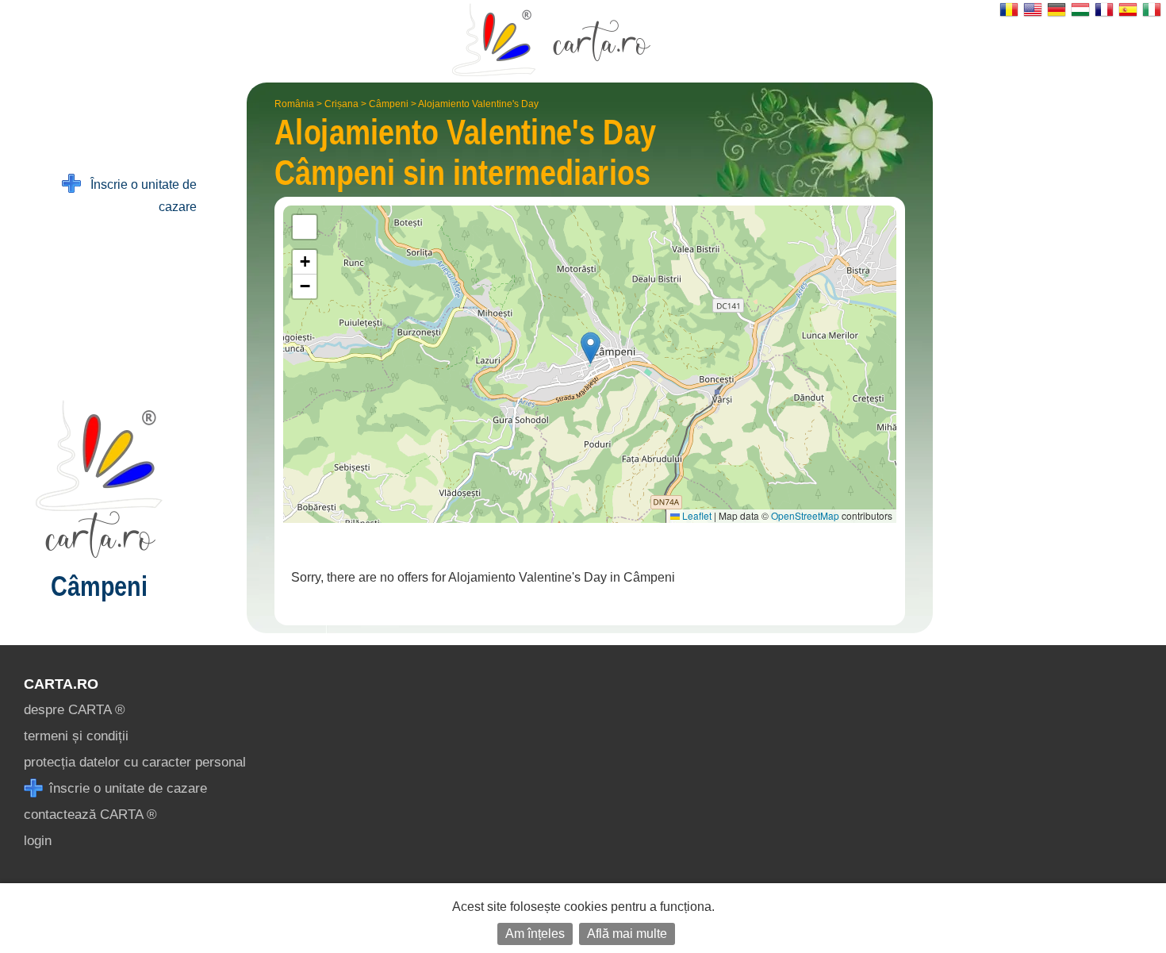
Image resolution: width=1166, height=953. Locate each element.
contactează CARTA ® (90, 814)
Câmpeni (388, 104)
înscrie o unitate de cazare (126, 788)
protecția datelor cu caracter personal (135, 762)
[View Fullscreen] (304, 227)
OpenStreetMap (805, 515)
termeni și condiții (76, 736)
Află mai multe (627, 933)
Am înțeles (535, 933)
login (38, 840)
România (294, 104)
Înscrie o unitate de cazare (139, 195)
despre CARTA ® (74, 709)
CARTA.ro (61, 684)
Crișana (341, 104)
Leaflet (695, 515)
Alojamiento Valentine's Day (478, 104)
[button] (590, 348)
